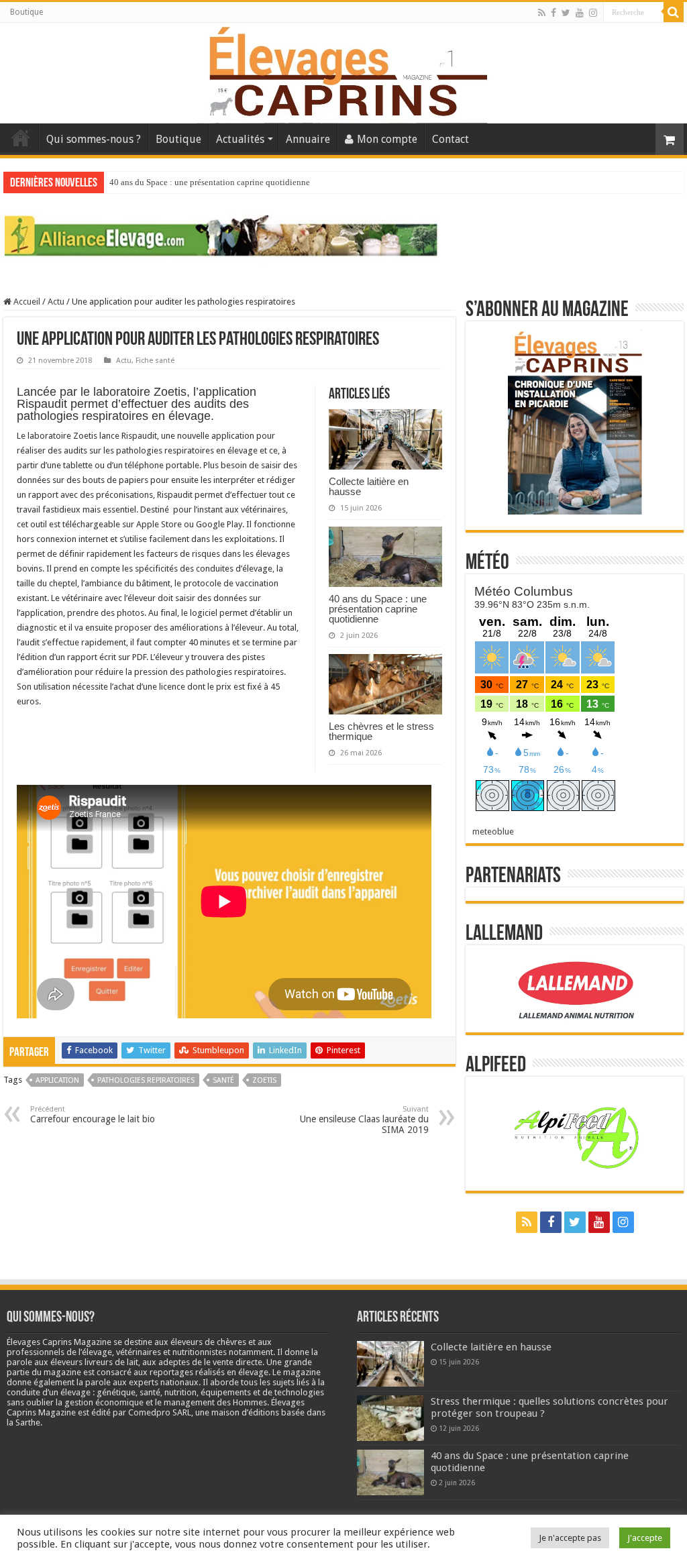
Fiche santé (155, 360)
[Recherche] (674, 12)
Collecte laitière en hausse (369, 486)
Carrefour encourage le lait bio (92, 1114)
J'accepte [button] (644, 1538)
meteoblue (493, 831)
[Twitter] (566, 13)
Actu (56, 302)
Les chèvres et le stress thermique (381, 731)
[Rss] (542, 13)
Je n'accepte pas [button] (570, 1538)
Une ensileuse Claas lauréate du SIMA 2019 (364, 1120)
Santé (223, 1080)
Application (57, 1080)
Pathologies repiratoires (146, 1080)
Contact (450, 139)
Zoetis (264, 1080)
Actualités (240, 139)
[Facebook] (553, 13)
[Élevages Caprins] (343, 70)
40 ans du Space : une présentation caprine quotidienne (209, 182)
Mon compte (387, 139)
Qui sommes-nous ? (93, 139)
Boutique (26, 12)
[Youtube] (579, 13)
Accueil (20, 137)
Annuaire (308, 139)
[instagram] (593, 13)
